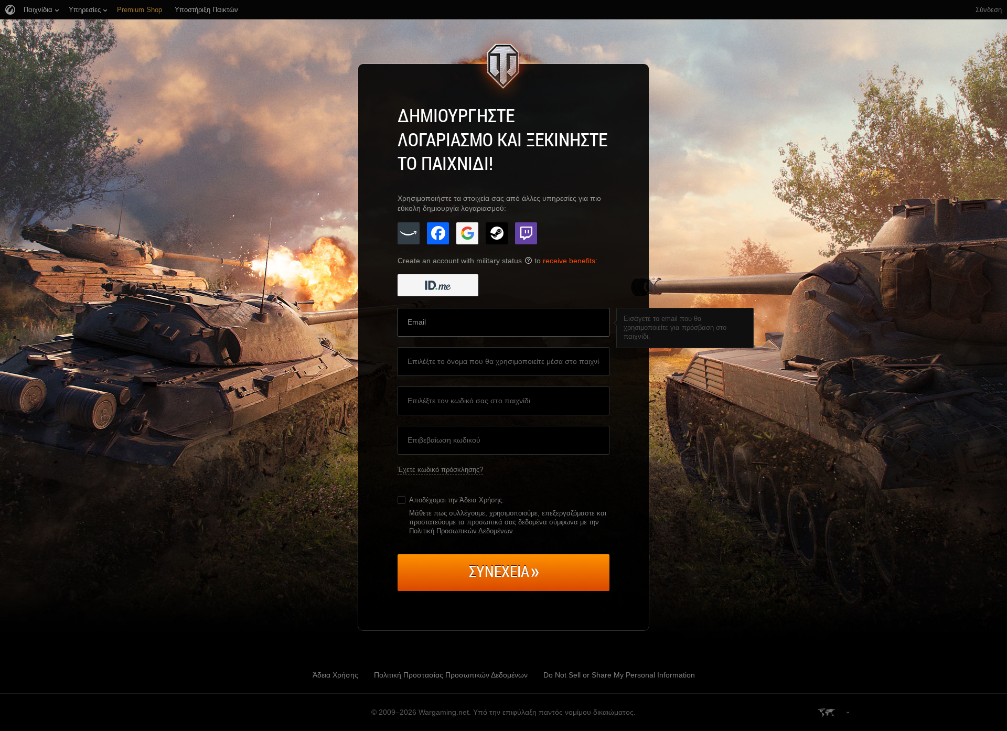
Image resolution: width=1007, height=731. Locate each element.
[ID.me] (438, 285)
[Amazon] (409, 233)
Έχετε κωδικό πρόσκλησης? (440, 470)
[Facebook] (438, 233)
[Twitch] (526, 233)
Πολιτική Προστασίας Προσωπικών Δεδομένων (451, 675)
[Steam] (497, 233)
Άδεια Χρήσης (480, 500)
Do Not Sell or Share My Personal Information (619, 675)
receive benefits (569, 260)
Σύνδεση (989, 10)
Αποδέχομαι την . (456, 500)
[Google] (467, 233)
